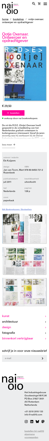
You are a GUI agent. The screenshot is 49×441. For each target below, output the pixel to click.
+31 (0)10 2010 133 (33, 412)
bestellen (14, 113)
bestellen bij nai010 (34, 431)
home (5, 19)
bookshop (18, 19)
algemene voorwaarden (31, 436)
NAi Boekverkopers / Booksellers (17, 210)
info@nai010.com (33, 415)
